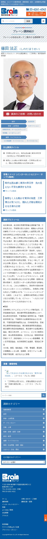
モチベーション (33, 126)
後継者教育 (7, 409)
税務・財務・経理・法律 (11, 432)
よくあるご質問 (7, 510)
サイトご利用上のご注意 (10, 527)
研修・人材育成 (8, 418)
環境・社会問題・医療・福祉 (13, 445)
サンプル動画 (10, 191)
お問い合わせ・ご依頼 (29, 499)
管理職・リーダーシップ (11, 133)
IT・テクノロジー (9, 423)
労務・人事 (7, 427)
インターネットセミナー (10, 504)
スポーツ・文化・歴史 (11, 449)
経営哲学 (31, 121)
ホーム (4, 499)
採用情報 (5, 524)
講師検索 (5, 501)
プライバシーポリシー (9, 530)
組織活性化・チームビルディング (14, 129)
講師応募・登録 (26, 501)
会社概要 (5, 512)
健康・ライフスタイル (11, 441)
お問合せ (45, 518)
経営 (4, 414)
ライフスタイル (32, 141)
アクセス (5, 515)
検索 (28, 21)
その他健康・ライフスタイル (14, 141)
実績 (3, 507)
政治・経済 (7, 436)
